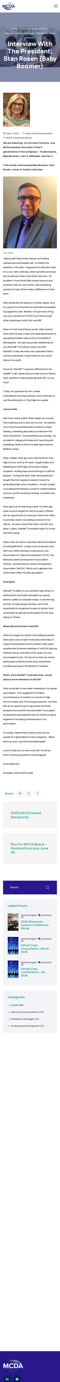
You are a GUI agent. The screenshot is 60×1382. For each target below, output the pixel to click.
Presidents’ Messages (22, 1019)
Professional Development (25, 1026)
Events (14, 1005)
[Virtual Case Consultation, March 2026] (13, 945)
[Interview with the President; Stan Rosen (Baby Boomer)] (19, 793)
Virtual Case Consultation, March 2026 (35, 948)
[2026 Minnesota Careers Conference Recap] (13, 922)
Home (14, 28)
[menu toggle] (56, 6)
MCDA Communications (19, 137)
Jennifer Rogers (29, 915)
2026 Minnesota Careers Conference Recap (35, 925)
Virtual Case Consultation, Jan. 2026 (33, 972)
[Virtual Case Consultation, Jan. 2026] (13, 969)
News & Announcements (33, 28)
